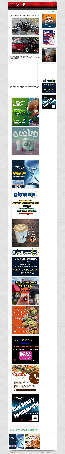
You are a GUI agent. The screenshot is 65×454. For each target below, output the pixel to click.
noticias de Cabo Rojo (23, 430)
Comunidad (34, 8)
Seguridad (18, 429)
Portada (16, 429)
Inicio (10, 8)
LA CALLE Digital (20, 5)
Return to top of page (12, 452)
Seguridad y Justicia (23, 8)
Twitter (52, 1)
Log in (55, 452)
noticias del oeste (34, 430)
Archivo (13, 1)
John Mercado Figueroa (35, 429)
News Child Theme (40, 452)
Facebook (53, 1)
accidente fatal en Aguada (28, 429)
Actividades (29, 8)
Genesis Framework (47, 452)
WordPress (52, 452)
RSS (55, 1)
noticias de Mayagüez (29, 430)
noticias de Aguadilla (17, 430)
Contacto (10, 1)
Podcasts (17, 1)
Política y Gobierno (15, 8)
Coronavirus (39, 8)
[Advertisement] (44, 5)
